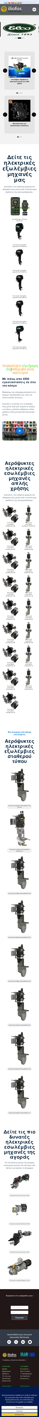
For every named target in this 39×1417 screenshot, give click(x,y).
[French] (10, 2)
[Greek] (5, 2)
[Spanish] (15, 2)
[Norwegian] (13, 2)
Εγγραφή (20, 1314)
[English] (21, 2)
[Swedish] (18, 2)
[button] (34, 9)
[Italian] (8, 2)
